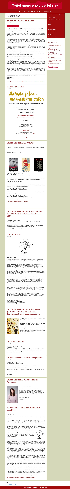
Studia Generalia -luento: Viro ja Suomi (25, 357)
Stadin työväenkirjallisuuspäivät (54, 14)
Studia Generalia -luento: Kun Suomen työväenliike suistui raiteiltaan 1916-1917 (25, 213)
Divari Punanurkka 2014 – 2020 (54, 19)
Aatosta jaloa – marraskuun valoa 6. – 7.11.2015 (24, 408)
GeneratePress (44, 487)
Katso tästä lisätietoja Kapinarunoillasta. (15, 439)
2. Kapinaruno (13, 234)
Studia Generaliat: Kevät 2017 (21, 142)
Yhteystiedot (50, 34)
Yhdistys (49, 22)
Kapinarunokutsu (51, 43)
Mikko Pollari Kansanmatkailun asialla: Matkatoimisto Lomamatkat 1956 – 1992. (55, 54)
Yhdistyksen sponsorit (52, 31)
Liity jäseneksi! (29, 11)
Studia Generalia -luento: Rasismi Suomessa (22, 380)
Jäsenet (49, 24)
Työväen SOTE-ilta (15, 341)
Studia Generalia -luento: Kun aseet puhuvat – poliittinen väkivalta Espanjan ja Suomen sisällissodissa (23, 311)
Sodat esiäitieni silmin (52, 42)
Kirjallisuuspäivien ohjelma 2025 (55, 63)
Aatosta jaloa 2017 (15, 86)
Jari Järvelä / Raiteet (52, 57)
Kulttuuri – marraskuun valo (20, 20)
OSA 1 (24, 130)
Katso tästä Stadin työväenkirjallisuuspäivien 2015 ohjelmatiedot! (21, 477)
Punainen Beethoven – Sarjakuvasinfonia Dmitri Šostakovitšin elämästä (53, 48)
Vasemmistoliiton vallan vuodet (54, 59)
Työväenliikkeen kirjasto (10, 484)
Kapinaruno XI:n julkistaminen (54, 45)
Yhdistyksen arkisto (52, 29)
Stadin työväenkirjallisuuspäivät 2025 (42, 11)
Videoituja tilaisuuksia (52, 36)
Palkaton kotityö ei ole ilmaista (54, 50)
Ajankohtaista (22, 11)
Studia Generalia (51, 17)
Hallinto (49, 27)
